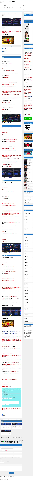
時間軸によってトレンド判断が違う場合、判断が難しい (8, 396)
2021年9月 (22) (26, 308)
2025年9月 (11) (26, 237)
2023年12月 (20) (26, 268)
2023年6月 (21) (26, 277)
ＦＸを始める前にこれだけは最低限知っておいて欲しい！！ (29, 178)
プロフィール (7, 7)
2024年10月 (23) (26, 253)
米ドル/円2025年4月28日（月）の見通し (8, 433)
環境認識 (20, 7)
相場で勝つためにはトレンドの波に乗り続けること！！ (29, 181)
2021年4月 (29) (26, 315)
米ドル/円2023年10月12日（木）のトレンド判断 (3, 433)
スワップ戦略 (25, 7)
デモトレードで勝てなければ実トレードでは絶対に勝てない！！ (29, 185)
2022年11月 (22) (26, 287)
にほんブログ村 (3, 415)
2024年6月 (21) (26, 259)
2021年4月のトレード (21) (27, 213)
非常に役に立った (4, 391)
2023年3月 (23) (26, 281)
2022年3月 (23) (26, 299)
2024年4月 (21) (26, 262)
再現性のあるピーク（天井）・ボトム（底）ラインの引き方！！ (29, 169)
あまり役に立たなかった (5, 392)
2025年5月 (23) (26, 243)
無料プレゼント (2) (26, 228)
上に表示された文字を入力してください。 (5, 461)
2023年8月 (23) (26, 274)
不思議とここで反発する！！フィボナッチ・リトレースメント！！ (29, 175)
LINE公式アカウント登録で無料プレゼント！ (29, 166)
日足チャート (4, 48)
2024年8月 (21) (26, 256)
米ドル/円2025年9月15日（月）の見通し (3, 426)
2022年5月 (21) (26, 296)
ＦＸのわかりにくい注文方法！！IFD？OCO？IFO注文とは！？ (29, 172)
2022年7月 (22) (26, 293)
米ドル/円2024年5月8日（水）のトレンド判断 (14, 427)
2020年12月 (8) (26, 321)
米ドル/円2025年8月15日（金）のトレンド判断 (19, 427)
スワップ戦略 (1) (26, 219)
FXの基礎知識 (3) (26, 216)
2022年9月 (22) (26, 290)
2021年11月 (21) (26, 305)
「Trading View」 (9, 122)
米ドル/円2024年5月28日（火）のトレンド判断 (17, 437)
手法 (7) (25, 225)
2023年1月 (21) (26, 284)
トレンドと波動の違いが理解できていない (7, 394)
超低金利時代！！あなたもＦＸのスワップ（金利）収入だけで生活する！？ (29, 188)
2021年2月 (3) (26, 318)
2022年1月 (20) (26, 302)
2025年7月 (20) (26, 240)
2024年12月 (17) (26, 250)
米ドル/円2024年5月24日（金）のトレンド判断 (5, 437)
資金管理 (12, 7)
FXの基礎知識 (9, 7)
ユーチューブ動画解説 (23, 7)
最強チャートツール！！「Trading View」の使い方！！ (4, 7)
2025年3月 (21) (26, 246)
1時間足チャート (5, 51)
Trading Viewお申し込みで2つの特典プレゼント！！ (11, 333)
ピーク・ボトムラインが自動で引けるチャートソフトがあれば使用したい (9, 397)
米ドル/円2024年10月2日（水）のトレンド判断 (9, 427)
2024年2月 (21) (26, 265)
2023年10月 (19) (26, 271)
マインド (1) (26, 222)
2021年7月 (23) (26, 311)
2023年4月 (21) (26, 280)
